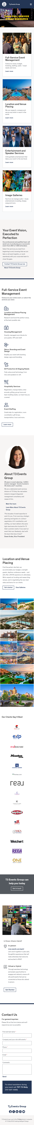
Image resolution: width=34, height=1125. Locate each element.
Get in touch (17, 888)
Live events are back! (16, 949)
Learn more (9, 71)
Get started (8, 587)
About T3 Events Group (12, 268)
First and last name (9, 1032)
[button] (31, 4)
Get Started (9, 990)
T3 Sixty (19, 1119)
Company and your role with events (14, 1039)
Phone (5, 1047)
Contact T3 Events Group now (14, 264)
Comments (6, 1062)
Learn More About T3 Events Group (16, 509)
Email (4, 1055)
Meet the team (11, 504)
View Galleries (20, 587)
